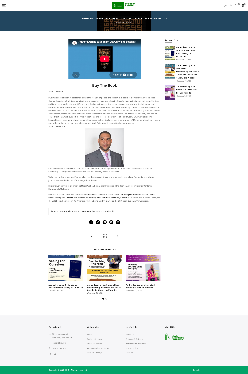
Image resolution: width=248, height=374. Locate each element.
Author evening (60, 211)
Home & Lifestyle (94, 352)
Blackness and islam (77, 211)
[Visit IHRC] (174, 336)
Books (89, 334)
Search (196, 370)
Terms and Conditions (136, 343)
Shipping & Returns (134, 339)
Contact (130, 352)
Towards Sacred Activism (85, 194)
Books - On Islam (94, 339)
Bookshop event (94, 211)
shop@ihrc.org (59, 343)
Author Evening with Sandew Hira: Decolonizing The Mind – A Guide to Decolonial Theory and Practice (187, 71)
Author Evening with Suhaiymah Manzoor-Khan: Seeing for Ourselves (186, 52)
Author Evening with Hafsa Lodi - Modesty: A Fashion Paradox (187, 89)
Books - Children (94, 343)
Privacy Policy (132, 348)
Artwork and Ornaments (98, 348)
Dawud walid (108, 211)
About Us (130, 334)
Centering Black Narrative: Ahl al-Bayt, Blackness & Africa (112, 197)
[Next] (158, 277)
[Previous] (51, 277)
